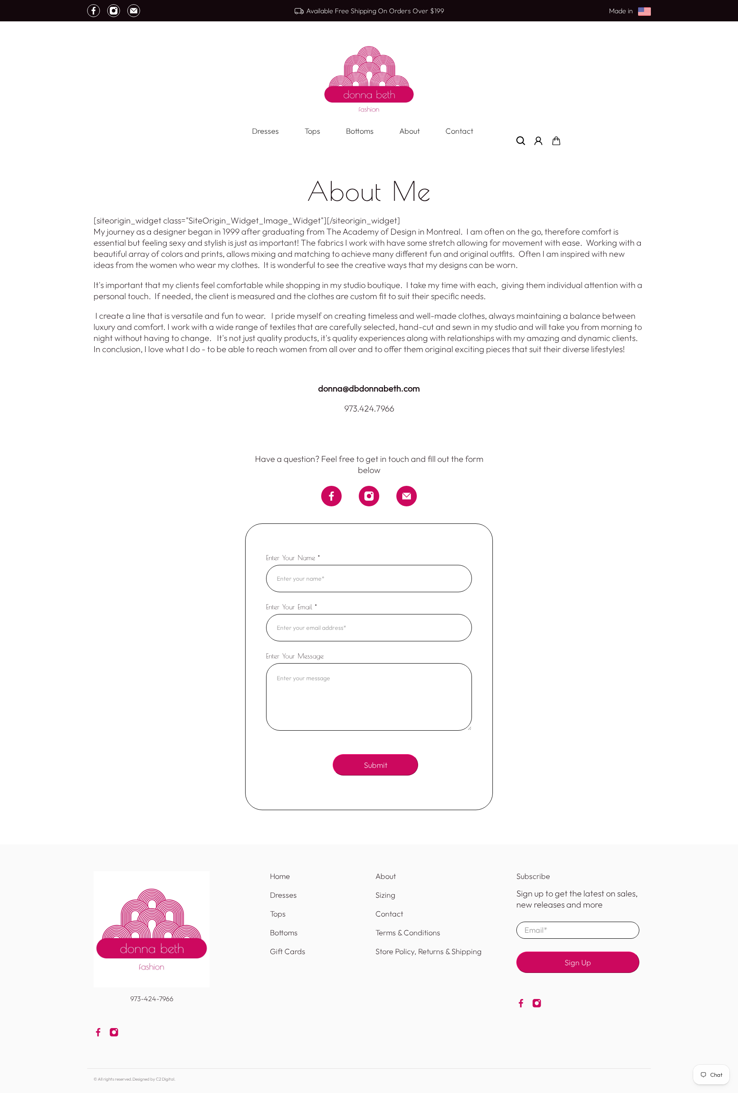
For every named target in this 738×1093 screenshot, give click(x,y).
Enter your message (295, 656)
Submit (375, 765)
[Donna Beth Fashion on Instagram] (113, 10)
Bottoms (360, 131)
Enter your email (291, 607)
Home (280, 876)
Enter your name (293, 557)
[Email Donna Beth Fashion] (133, 10)
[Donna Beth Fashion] (369, 79)
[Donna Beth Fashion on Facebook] (93, 10)
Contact (459, 131)
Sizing (385, 895)
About (409, 131)
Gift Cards (287, 951)
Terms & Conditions (407, 932)
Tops (312, 131)
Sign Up (578, 962)
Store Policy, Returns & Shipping (428, 951)
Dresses (265, 131)
